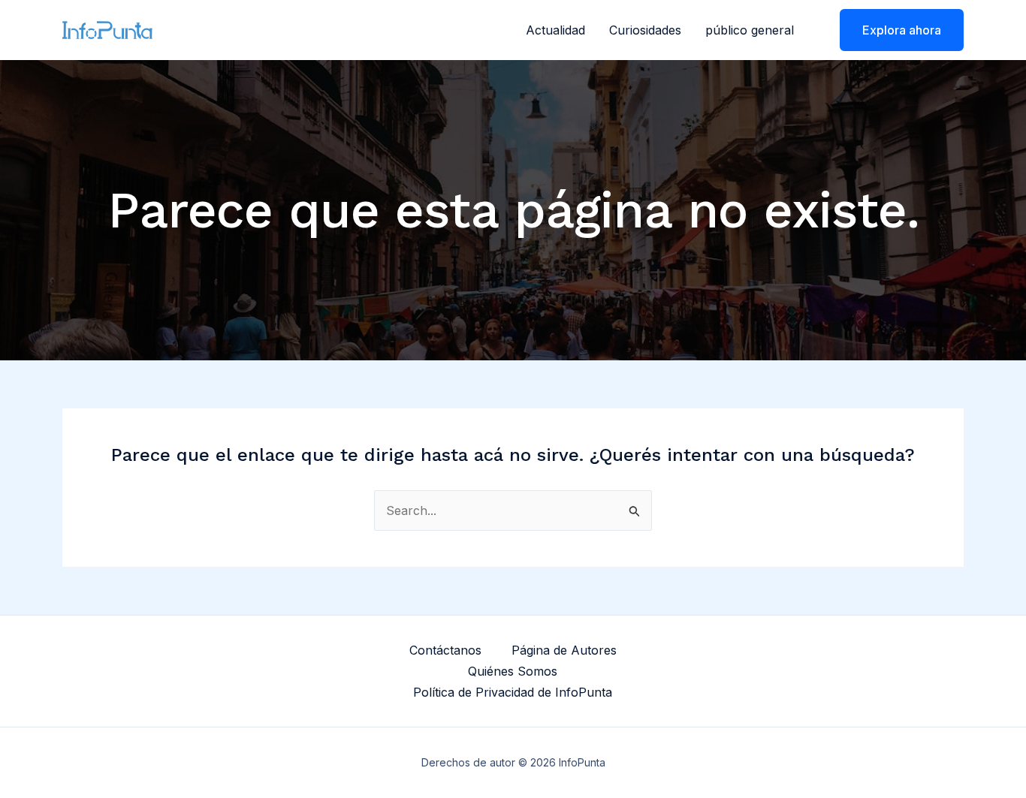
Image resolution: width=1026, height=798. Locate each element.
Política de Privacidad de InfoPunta (512, 692)
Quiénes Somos (512, 671)
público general (749, 30)
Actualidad (555, 30)
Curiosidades (645, 30)
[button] (892, 30)
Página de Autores (564, 650)
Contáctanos (445, 650)
